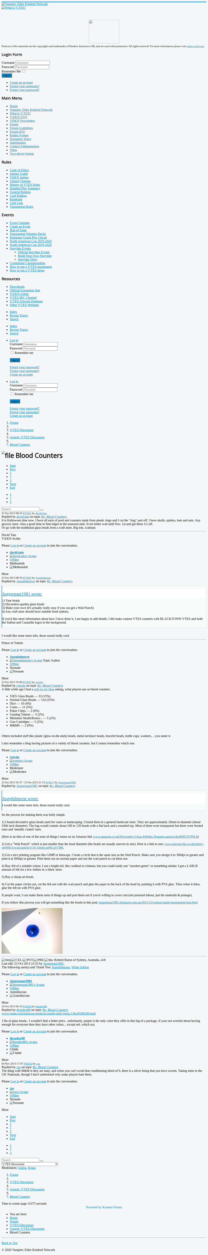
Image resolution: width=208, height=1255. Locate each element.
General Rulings (20, 192)
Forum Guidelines (21, 128)
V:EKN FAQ (18, 117)
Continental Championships (27, 263)
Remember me (24, 353)
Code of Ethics (19, 170)
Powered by (94, 1207)
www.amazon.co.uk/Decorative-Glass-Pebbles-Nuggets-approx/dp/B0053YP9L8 (145, 836)
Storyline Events (20, 248)
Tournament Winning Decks (28, 234)
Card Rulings (18, 195)
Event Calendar (20, 223)
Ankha (22, 1168)
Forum (14, 124)
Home (14, 106)
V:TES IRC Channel (23, 297)
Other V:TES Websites (24, 305)
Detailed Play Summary (25, 188)
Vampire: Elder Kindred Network (31, 109)
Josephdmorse (43, 577)
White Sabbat (80, 967)
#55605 (27, 682)
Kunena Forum (112, 1207)
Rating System (19, 135)
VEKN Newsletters (22, 120)
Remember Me (11, 71)
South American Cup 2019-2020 (31, 244)
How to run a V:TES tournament (31, 266)
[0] (32, 952)
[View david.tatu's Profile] (23, 556)
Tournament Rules (21, 206)
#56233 (28, 1063)
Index (13, 311)
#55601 (27, 513)
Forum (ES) (17, 131)
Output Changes (20, 181)
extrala (39, 682)
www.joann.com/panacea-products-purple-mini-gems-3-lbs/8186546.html (49, 1013)
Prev (13, 469)
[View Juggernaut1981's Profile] (27, 984)
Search (14, 319)
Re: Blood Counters (54, 516)
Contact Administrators (24, 146)
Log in (6, 75)
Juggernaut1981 (67, 782)
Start (13, 465)
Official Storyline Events (34, 252)
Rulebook (16, 199)
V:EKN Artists (19, 294)
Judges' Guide (19, 173)
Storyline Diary (28, 259)
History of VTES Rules (25, 184)
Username (8, 62)
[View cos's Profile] (19, 1092)
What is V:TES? (20, 113)
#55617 (50, 782)
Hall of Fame (18, 230)
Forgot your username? (24, 86)
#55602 (27, 577)
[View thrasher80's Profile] (23, 1042)
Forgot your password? (24, 90)
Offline (14, 559)
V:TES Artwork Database (26, 301)
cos (38, 1063)
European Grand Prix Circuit (28, 237)
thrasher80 (41, 1006)
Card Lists (16, 203)
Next (13, 484)
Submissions (18, 142)
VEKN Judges (19, 177)
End (12, 487)
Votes (13, 150)
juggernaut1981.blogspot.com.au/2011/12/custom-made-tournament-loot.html (148, 902)
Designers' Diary (20, 139)
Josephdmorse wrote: (20, 798)
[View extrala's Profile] (21, 760)
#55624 (27, 1006)
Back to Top (9, 1243)
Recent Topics (19, 315)
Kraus (32, 1168)
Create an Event (20, 226)
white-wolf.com (195, 46)
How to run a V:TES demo (27, 270)
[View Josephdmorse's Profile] (26, 660)
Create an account (21, 82)
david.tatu (41, 513)
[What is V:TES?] (14, 7)
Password (8, 67)
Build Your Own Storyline (35, 255)
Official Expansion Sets (25, 290)
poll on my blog (44, 689)
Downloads (17, 286)
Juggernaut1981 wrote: (22, 593)
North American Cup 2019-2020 (31, 241)
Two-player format (22, 153)
